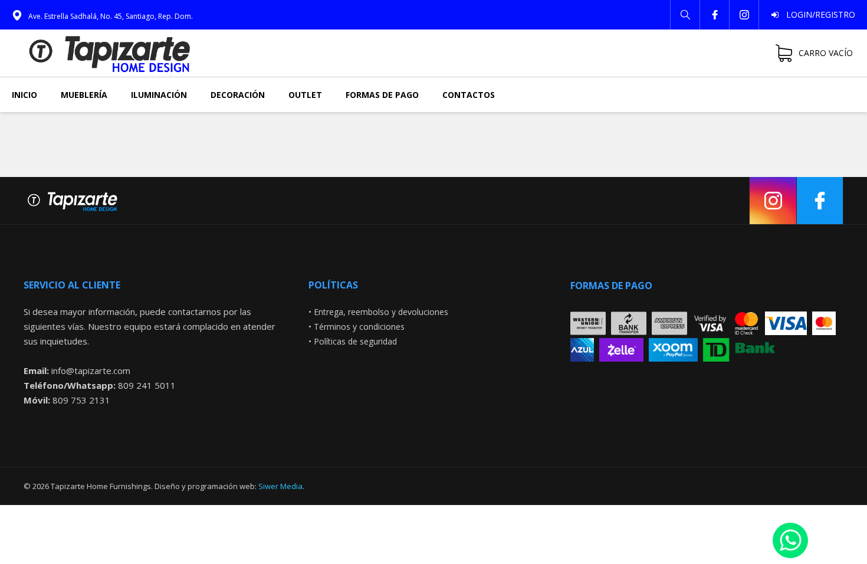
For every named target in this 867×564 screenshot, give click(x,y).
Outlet (305, 94)
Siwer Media (280, 486)
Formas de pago (382, 94)
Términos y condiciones (359, 326)
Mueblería (84, 94)
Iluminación (159, 94)
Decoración (238, 94)
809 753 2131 (81, 400)
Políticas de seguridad (355, 341)
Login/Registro (817, 14)
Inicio (24, 94)
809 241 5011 (147, 385)
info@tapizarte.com (90, 370)
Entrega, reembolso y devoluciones (381, 311)
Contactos (468, 94)
